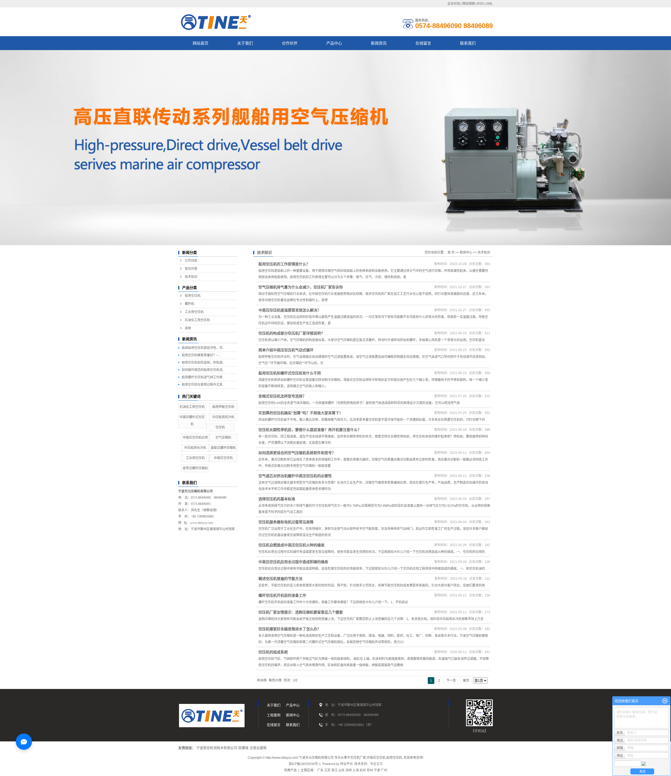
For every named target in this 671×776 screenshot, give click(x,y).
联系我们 (468, 43)
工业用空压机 (194, 312)
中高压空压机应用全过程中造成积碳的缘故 (293, 562)
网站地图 (468, 4)
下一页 (451, 680)
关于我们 (245, 43)
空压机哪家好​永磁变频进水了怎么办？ (289, 629)
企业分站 (453, 4)
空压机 (220, 427)
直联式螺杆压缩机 (223, 448)
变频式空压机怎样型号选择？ (282, 396)
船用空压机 (193, 296)
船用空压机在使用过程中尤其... (203, 384)
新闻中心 (466, 252)
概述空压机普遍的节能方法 (280, 578)
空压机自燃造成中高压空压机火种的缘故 (291, 545)
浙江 (334, 770)
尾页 (466, 680)
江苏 (327, 770)
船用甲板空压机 (223, 407)
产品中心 (334, 43)
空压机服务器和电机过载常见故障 (285, 522)
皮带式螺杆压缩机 (195, 468)
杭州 (363, 770)
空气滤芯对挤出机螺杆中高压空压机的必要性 (295, 476)
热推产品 (290, 770)
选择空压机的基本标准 (276, 499)
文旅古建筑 (258, 748)
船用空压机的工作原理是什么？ (284, 264)
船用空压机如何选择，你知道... (203, 362)
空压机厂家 (358, 757)
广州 (384, 770)
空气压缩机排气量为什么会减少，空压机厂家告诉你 (300, 287)
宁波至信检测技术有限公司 (216, 748)
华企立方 (376, 764)
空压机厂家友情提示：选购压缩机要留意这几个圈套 (300, 612)
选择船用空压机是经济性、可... (203, 348)
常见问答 (191, 269)
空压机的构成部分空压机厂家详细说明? (290, 333)
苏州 (370, 770)
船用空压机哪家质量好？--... (201, 355)
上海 (356, 770)
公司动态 (191, 260)
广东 (320, 770)
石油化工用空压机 (197, 320)
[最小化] (664, 701)
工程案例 (273, 715)
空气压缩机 (223, 437)
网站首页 (200, 43)
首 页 (450, 252)
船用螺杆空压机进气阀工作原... (203, 377)
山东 (341, 770)
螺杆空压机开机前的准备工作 (282, 595)
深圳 (348, 770)
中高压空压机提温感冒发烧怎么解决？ (289, 310)
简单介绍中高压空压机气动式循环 (285, 350)
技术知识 (191, 277)
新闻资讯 (379, 43)
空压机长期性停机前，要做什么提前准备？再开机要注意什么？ (309, 430)
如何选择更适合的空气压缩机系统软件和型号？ (297, 453)
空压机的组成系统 (273, 652)
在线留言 (423, 43)
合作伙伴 (289, 43)
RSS (480, 4)
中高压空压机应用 (195, 437)
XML (489, 4)
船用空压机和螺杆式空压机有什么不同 (289, 373)
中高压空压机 (223, 458)
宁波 (377, 770)
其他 (188, 328)
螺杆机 (189, 304)
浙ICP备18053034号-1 (305, 764)
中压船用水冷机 (195, 448)
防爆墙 (243, 748)
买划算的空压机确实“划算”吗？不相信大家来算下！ (300, 413)
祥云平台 (346, 764)
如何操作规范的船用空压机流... (203, 370)
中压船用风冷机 (223, 417)
